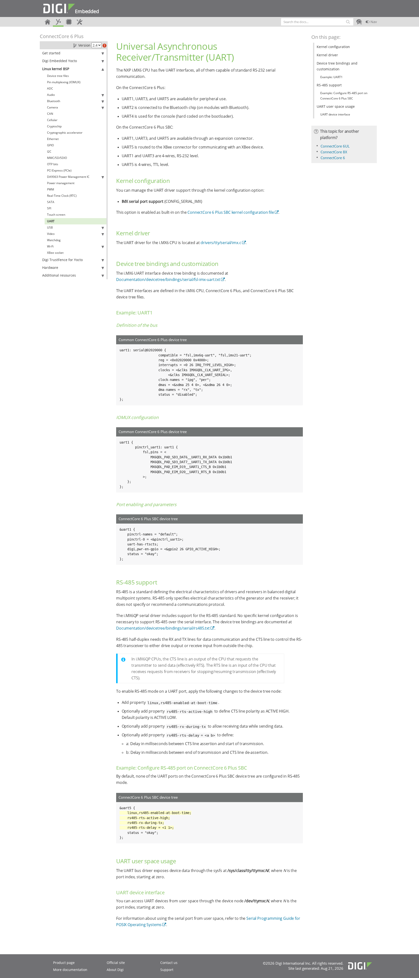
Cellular (52, 120)
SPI (49, 208)
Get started (51, 53)
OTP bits (52, 164)
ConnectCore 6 (333, 157)
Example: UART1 (331, 77)
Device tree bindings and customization (337, 66)
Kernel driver (327, 55)
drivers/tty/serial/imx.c (221, 242)
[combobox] (317, 22)
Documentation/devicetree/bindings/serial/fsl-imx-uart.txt (168, 279)
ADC (50, 88)
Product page (64, 962)
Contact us (168, 962)
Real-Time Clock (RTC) (62, 196)
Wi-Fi (50, 246)
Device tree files (58, 76)
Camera (52, 107)
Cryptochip (54, 126)
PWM (50, 189)
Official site (116, 962)
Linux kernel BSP (55, 68)
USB (50, 227)
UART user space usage (336, 106)
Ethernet (53, 139)
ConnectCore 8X (334, 151)
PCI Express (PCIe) (59, 170)
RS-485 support (329, 85)
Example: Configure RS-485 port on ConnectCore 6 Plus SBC (343, 95)
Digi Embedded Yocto (59, 60)
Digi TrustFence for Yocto (62, 259)
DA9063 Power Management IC (68, 177)
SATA (50, 202)
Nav (373, 21)
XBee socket (55, 253)
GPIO (50, 145)
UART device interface (335, 114)
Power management (60, 183)
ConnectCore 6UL (335, 146)
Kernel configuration (333, 46)
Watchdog (54, 240)
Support (166, 969)
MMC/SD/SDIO (57, 158)
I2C (49, 151)
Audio (51, 95)
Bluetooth (53, 101)
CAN (50, 114)
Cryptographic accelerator (64, 133)
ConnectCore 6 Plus (62, 36)
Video (51, 234)
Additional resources (59, 275)
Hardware (50, 267)
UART (51, 221)
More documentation (70, 969)
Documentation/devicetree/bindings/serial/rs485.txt (163, 628)
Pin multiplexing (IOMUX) (64, 82)
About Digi (115, 969)
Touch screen (56, 215)
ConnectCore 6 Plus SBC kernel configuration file (230, 212)
